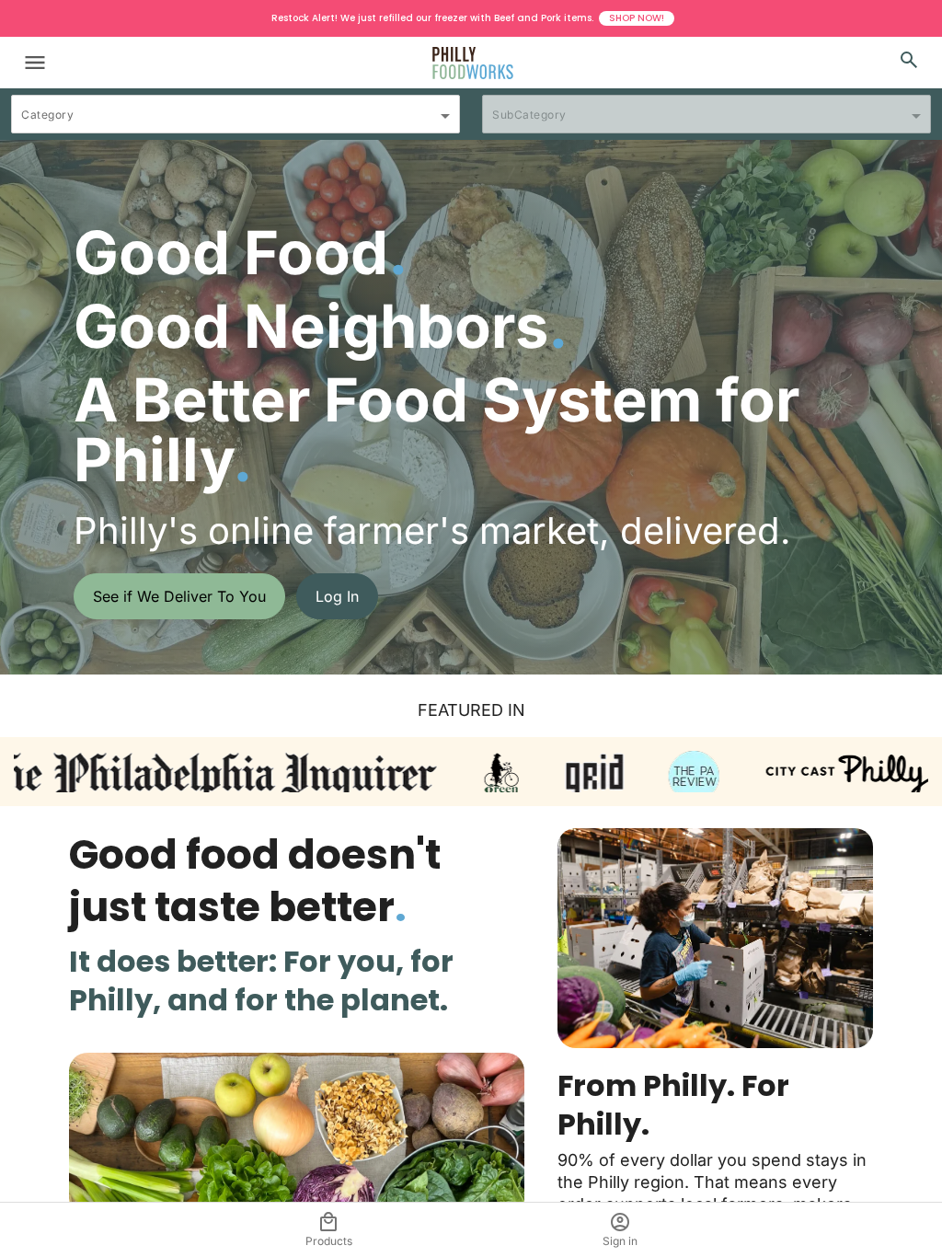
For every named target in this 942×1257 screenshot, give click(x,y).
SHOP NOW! (636, 18)
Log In (337, 596)
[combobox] (235, 122)
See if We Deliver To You (179, 596)
